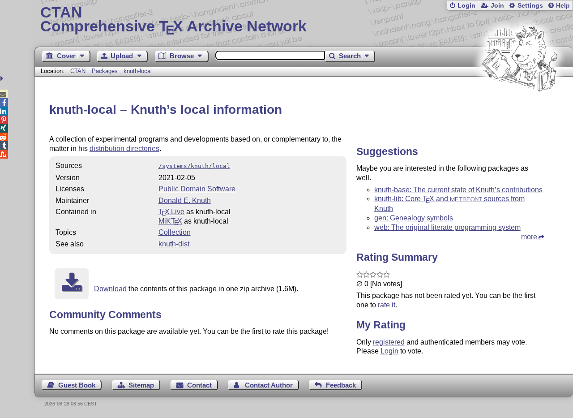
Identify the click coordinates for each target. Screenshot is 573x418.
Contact (199, 385)
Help (563, 5)
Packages (106, 71)
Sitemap (141, 385)
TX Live (171, 211)
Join (497, 5)
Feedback (341, 385)
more (529, 237)
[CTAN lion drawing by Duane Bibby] (519, 108)
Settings (530, 5)
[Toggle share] (2, 78)
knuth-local (138, 71)
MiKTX (170, 221)
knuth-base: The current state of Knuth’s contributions (458, 190)
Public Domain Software (196, 189)
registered (389, 342)
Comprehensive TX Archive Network (173, 20)
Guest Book (76, 385)
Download (110, 289)
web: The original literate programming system (447, 227)
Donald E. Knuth (184, 200)
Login (466, 5)
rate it (386, 305)
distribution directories (124, 148)
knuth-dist (173, 244)
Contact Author (269, 385)
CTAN (78, 71)
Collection (174, 232)
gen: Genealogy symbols (413, 218)
